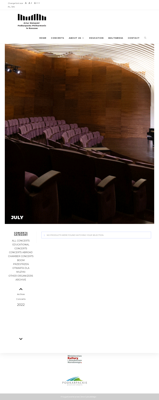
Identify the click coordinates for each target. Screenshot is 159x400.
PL (9, 7)
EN (13, 7)
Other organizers (21, 275)
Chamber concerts (21, 256)
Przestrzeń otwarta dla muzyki (20, 268)
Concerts (20, 299)
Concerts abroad (21, 252)
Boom (21, 260)
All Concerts (21, 240)
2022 (21, 305)
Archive (21, 279)
